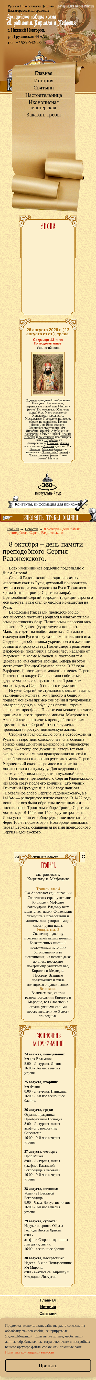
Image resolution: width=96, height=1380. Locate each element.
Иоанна (66, 434)
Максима (64, 406)
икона (31, 409)
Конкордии (31, 434)
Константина (46, 437)
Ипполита (32, 431)
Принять (48, 1365)
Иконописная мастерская (44, 105)
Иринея (45, 431)
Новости (31, 529)
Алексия (48, 446)
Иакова (64, 443)
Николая (52, 443)
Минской (48, 449)
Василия (35, 449)
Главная (43, 73)
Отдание (31, 400)
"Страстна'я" (50, 452)
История (44, 80)
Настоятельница (43, 95)
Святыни (44, 87)
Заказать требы (44, 114)
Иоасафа (29, 437)
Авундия (57, 431)
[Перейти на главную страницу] (48, 46)
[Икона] (48, 374)
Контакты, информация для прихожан (48, 504)
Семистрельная (39, 455)
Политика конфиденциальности (29, 1352)
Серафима (51, 440)
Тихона (62, 421)
